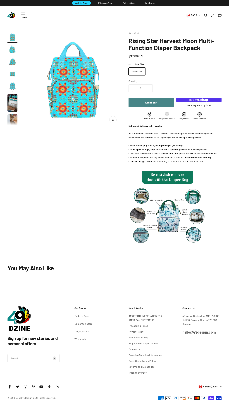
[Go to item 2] (12, 49)
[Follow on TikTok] (49, 387)
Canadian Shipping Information (145, 354)
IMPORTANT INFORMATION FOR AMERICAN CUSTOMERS (145, 317)
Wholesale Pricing (138, 337)
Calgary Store (129, 3)
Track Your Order (138, 372)
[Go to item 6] (12, 103)
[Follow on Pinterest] (33, 387)
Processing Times (138, 325)
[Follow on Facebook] (9, 387)
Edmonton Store (105, 3)
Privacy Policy (136, 331)
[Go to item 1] (12, 37)
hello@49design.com (199, 332)
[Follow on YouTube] (41, 387)
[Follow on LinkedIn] (57, 387)
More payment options (199, 105)
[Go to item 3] (12, 62)
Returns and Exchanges (142, 366)
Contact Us (135, 349)
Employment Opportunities (143, 343)
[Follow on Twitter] (17, 387)
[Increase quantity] (148, 88)
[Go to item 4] (12, 74)
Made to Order (81, 3)
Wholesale (150, 3)
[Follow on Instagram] (25, 387)
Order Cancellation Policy (142, 360)
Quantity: (134, 81)
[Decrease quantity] (133, 88)
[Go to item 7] (12, 123)
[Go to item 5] (12, 87)
